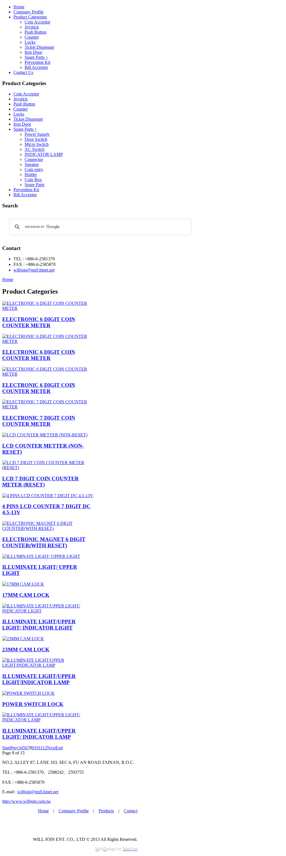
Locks (30, 42)
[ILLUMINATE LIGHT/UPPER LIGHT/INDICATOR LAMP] (49, 665)
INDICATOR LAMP (44, 154)
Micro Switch (37, 144)
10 (36, 747)
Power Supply (37, 134)
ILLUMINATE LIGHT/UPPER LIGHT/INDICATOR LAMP (39, 679)
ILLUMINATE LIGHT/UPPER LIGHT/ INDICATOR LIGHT (39, 625)
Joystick (32, 27)
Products (106, 810)
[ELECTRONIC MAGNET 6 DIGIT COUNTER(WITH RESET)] (49, 528)
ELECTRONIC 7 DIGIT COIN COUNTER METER (38, 421)
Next (51, 747)
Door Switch (36, 139)
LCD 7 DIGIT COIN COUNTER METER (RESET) (40, 482)
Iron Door (33, 52)
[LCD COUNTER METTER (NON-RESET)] (44, 434)
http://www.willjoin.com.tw (26, 801)
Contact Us (23, 72)
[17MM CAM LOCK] (23, 584)
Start (6, 747)
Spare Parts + (36, 57)
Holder (31, 174)
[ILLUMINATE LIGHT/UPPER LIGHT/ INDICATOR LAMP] (49, 719)
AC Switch (34, 149)
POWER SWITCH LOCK (32, 704)
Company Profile (28, 12)
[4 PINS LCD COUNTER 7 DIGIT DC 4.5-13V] (47, 495)
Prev (14, 747)
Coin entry (34, 169)
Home (18, 6)
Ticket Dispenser (39, 47)
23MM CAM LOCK (25, 649)
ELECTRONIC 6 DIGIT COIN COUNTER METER (38, 322)
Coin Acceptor (37, 22)
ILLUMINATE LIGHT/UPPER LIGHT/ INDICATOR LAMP (39, 734)
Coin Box (33, 179)
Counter (32, 37)
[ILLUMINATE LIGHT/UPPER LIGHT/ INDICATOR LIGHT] (49, 611)
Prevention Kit (37, 62)
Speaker (32, 164)
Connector (34, 159)
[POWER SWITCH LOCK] (28, 693)
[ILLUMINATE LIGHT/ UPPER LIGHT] (41, 556)
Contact (130, 810)
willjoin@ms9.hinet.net (33, 270)
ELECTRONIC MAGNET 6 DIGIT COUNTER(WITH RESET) (43, 542)
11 (40, 747)
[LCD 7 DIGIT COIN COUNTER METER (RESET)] (49, 467)
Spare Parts (34, 184)
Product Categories (30, 17)
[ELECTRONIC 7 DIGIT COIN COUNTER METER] (49, 406)
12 (44, 747)
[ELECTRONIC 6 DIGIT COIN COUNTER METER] (49, 308)
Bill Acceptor (36, 67)
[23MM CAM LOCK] (23, 638)
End (59, 747)
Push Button (35, 32)
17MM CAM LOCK (25, 595)
